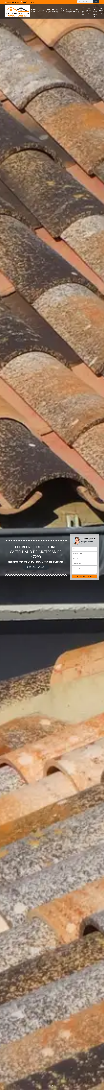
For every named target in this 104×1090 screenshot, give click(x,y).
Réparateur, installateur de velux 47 (55, 11)
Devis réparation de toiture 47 (101, 11)
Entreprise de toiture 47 (33, 11)
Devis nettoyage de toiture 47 (88, 11)
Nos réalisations (35, 567)
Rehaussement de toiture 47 (41, 11)
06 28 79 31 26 (28, 2)
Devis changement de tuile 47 (76, 11)
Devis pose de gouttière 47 (62, 11)
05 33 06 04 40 (13, 2)
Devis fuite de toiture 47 (83, 11)
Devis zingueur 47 (48, 11)
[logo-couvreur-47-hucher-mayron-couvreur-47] (17, 11)
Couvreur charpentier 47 (69, 11)
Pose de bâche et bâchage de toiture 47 (95, 11)
